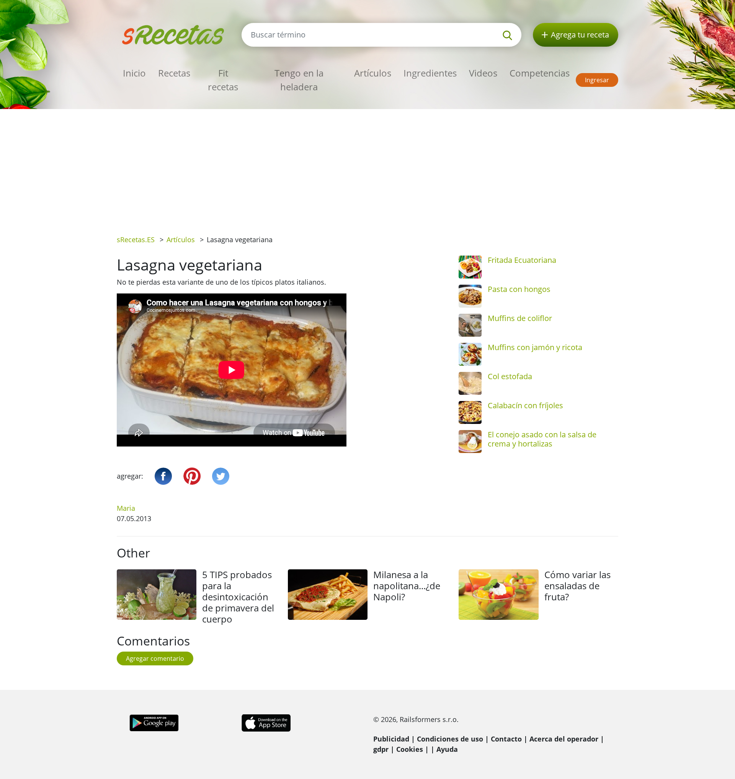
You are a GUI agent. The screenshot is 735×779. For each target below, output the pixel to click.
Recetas (174, 73)
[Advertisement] (367, 166)
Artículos (372, 73)
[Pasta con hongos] (470, 296)
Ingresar (597, 80)
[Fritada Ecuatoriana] (470, 267)
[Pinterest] (192, 476)
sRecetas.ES (136, 239)
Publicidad (391, 738)
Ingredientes (430, 73)
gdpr (381, 749)
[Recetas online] (173, 34)
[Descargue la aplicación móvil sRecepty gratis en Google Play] (154, 722)
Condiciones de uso (450, 738)
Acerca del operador (563, 738)
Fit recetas (223, 80)
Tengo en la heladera (298, 80)
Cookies (409, 749)
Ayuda (447, 749)
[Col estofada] (470, 383)
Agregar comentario (155, 658)
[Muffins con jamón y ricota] (470, 354)
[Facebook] (163, 476)
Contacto (506, 738)
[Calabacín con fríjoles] (470, 412)
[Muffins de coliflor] (470, 325)
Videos (483, 73)
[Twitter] (220, 476)
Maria (126, 508)
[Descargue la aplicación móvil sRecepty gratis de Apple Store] (266, 722)
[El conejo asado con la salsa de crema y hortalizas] (470, 441)
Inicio (134, 73)
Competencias (540, 73)
